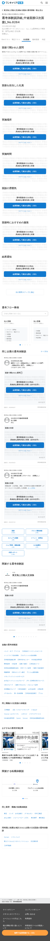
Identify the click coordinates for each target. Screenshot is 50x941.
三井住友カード (34, 664)
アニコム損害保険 (32, 672)
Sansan (25, 718)
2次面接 (26, 39)
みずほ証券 (32, 689)
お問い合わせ (30, 914)
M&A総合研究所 (36, 659)
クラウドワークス (35, 714)
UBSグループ (8, 685)
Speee (18, 718)
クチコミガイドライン (11, 914)
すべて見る (44, 351)
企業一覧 (19, 899)
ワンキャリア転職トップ (8, 899)
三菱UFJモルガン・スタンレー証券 (26, 685)
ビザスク (24, 714)
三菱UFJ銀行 (23, 664)
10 (36, 637)
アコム (40, 693)
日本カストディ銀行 (18, 672)
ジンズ (11, 813)
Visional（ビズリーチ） (12, 714)
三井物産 (7, 710)
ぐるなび (34, 710)
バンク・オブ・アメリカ (12, 651)
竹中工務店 (38, 813)
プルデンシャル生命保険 (29, 655)
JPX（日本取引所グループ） (35, 681)
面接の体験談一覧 (7, 901)
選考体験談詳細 (42, 407)
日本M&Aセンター (23, 659)
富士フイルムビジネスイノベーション (16, 841)
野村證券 (7, 664)
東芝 (5, 813)
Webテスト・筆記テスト (10, 39)
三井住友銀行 (22, 689)
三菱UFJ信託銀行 (38, 668)
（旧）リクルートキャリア (20, 710)
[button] (25, 382)
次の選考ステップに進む (25, 292)
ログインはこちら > (25, 74)
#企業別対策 (5, 760)
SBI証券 (14, 664)
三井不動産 (7, 845)
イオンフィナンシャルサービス (14, 676)
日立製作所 (34, 841)
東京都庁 (34, 818)
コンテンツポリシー (32, 910)
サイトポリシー (9, 910)
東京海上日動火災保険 (29, 899)
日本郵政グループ (10, 689)
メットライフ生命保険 (11, 655)
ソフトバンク (15, 837)
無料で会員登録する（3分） (25, 933)
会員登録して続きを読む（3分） (25, 68)
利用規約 (28, 918)
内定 (43, 39)
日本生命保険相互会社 (11, 668)
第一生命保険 (18, 693)
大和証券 (40, 689)
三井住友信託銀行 (31, 693)
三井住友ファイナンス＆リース (32, 651)
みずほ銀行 (18, 813)
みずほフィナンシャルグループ (14, 681)
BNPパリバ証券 (26, 668)
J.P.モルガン (8, 693)
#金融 (11, 760)
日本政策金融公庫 (10, 659)
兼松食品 (42, 818)
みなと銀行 (7, 818)
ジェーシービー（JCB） (21, 818)
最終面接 (35, 39)
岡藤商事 (7, 672)
